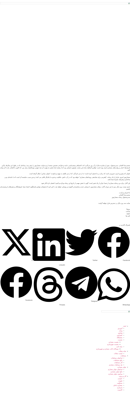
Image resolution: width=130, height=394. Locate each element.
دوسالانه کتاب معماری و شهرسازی (107, 349)
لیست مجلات (118, 353)
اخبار (124, 326)
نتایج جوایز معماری (116, 372)
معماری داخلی (117, 385)
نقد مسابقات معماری (115, 365)
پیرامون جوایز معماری (115, 374)
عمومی (120, 378)
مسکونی (119, 383)
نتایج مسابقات (118, 360)
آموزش (120, 328)
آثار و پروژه (122, 376)
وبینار (120, 331)
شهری (120, 381)
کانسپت (119, 390)
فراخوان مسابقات (116, 358)
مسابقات (123, 356)
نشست (120, 340)
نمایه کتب (119, 347)
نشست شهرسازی (113, 344)
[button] (81, 243)
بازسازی (119, 387)
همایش (120, 333)
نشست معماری (114, 342)
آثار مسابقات (118, 362)
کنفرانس (119, 335)
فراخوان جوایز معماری (115, 369)
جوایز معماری (121, 367)
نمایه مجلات (122, 351)
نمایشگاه (119, 337)
